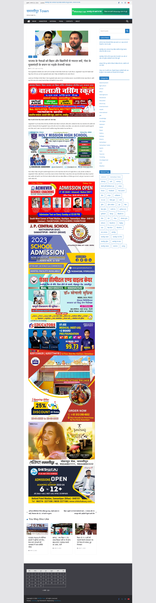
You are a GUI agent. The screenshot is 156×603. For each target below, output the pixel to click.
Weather (102, 166)
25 (46, 583)
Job (100, 115)
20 (58, 580)
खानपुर (120, 186)
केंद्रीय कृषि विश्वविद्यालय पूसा (107, 186)
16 (35, 580)
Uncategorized (103, 160)
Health (101, 109)
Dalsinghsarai (103, 94)
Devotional (102, 97)
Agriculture (102, 86)
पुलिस (102, 204)
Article (101, 89)
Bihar (34, 21)
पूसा (119, 204)
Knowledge (102, 118)
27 (58, 583)
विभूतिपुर (121, 223)
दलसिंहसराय (117, 195)
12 (51, 577)
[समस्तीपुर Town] (29, 21)
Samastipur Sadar (104, 145)
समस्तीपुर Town (38, 10)
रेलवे (109, 218)
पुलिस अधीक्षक (111, 204)
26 (51, 583)
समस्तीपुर (113, 232)
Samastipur (43, 21)
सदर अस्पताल (104, 232)
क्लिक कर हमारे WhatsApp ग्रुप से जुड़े (115, 11)
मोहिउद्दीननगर (120, 214)
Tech (100, 151)
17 (41, 580)
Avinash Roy (40, 68)
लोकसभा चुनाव (124, 218)
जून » (48, 590)
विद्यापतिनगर (112, 223)
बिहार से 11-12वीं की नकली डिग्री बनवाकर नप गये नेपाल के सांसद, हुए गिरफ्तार (85, 541)
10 (41, 577)
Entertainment (103, 106)
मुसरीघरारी (103, 214)
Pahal (61, 21)
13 (58, 577)
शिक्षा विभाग (109, 227)
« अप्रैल (44, 590)
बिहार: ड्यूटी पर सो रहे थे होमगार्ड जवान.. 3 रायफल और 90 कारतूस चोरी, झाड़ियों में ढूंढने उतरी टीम (79, 512)
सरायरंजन (115, 246)
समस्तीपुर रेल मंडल (116, 241)
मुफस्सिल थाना (123, 209)
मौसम (102, 218)
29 (29, 586)
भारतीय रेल (112, 209)
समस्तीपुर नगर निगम (117, 237)
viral (100, 163)
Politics (101, 133)
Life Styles (102, 121)
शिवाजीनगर (119, 227)
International (103, 112)
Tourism (101, 154)
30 (35, 586)
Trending (102, 157)
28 (63, 583)
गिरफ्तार (103, 191)
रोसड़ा (115, 218)
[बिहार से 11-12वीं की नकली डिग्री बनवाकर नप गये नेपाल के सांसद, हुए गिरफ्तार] (86, 525)
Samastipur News (115, 177)
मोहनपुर (111, 214)
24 (41, 583)
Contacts (69, 21)
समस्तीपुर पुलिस (104, 241)
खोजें (127, 31)
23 (35, 583)
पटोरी (120, 200)
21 (63, 580)
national (103, 177)
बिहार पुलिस (103, 209)
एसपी (111, 181)
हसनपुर (123, 246)
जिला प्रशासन (121, 191)
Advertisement (103, 83)
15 (29, 580)
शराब (102, 227)
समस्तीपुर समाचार (105, 246)
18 (46, 580)
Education (102, 100)
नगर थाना (103, 200)
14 (63, 577)
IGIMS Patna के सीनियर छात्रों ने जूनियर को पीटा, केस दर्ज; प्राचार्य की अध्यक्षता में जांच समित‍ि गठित (37, 542)
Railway (101, 136)
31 (41, 586)
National (53, 21)
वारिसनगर (103, 223)
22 (29, 583)
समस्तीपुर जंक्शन (105, 237)
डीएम (102, 195)
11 (46, 577)
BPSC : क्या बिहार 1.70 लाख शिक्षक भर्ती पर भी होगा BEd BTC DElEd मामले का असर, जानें (62, 541)
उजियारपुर (103, 181)
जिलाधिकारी (111, 191)
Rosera (101, 139)
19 (51, 580)
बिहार (125, 204)
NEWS (35, 56)
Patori (101, 130)
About (78, 21)
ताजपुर (108, 195)
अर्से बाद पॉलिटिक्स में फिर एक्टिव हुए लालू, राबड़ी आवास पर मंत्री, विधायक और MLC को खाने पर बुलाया (44, 512)
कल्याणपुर (118, 181)
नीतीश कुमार (112, 200)
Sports (101, 148)
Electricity (102, 103)
